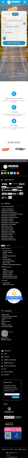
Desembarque (6, 282)
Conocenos (3, 160)
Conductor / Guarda (8, 271)
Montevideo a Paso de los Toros (10, 222)
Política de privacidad (10, 366)
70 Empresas (24, 75)
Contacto (6, 356)
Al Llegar (4, 280)
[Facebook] (8, 174)
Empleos (18, 160)
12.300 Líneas (23, 72)
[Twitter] (11, 173)
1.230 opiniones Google (18, 76)
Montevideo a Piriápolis (7, 210)
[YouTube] (18, 174)
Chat (9, 455)
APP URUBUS (22, 80)
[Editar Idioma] (25, 3)
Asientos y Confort (8, 272)
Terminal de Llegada (8, 284)
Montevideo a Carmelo (7, 221)
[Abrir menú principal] (4, 2)
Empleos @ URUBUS (6, 325)
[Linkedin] (14, 174)
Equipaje (5, 257)
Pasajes (5, 254)
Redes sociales (9, 160)
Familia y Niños (6, 262)
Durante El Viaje (6, 267)
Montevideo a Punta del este (9, 212)
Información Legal (9, 363)
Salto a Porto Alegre (7, 229)
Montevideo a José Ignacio (8, 215)
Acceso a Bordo (7, 259)
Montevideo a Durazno (7, 219)
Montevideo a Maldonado (8, 233)
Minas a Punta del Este (7, 227)
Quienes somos (5, 314)
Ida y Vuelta (7, 14)
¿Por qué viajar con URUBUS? (9, 316)
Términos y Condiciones (10, 359)
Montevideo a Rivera (6, 234)
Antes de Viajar (6, 248)
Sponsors (6, 374)
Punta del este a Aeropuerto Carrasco (12, 214)
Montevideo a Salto (6, 226)
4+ (17, 38)
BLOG (4, 369)
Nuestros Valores (6, 318)
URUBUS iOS (5, 338)
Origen (4, 18)
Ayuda (25, 160)
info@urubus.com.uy (12, 452)
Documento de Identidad (9, 256)
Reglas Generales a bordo (10, 278)
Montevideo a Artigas (7, 236)
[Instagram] (2, 174)
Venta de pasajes (7, 250)
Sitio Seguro (14, 126)
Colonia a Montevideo (7, 209)
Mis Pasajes (7, 350)
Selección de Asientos (9, 261)
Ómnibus (5, 269)
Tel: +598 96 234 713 (12, 457)
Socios (21, 160)
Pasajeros (5, 36)
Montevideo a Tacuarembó (8, 224)
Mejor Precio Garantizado (14, 98)
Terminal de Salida (8, 252)
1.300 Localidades (22, 73)
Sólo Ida (15, 14)
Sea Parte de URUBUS (7, 326)
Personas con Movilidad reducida (12, 264)
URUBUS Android (7, 339)
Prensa (14, 160)
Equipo (3, 319)
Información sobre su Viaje (10, 276)
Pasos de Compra (8, 371)
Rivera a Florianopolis (7, 238)
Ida (3, 30)
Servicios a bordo (7, 274)
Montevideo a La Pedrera (8, 231)
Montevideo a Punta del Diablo (9, 217)
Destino (5, 24)
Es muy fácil (14, 112)
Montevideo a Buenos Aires (8, 239)
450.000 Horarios (23, 70)
